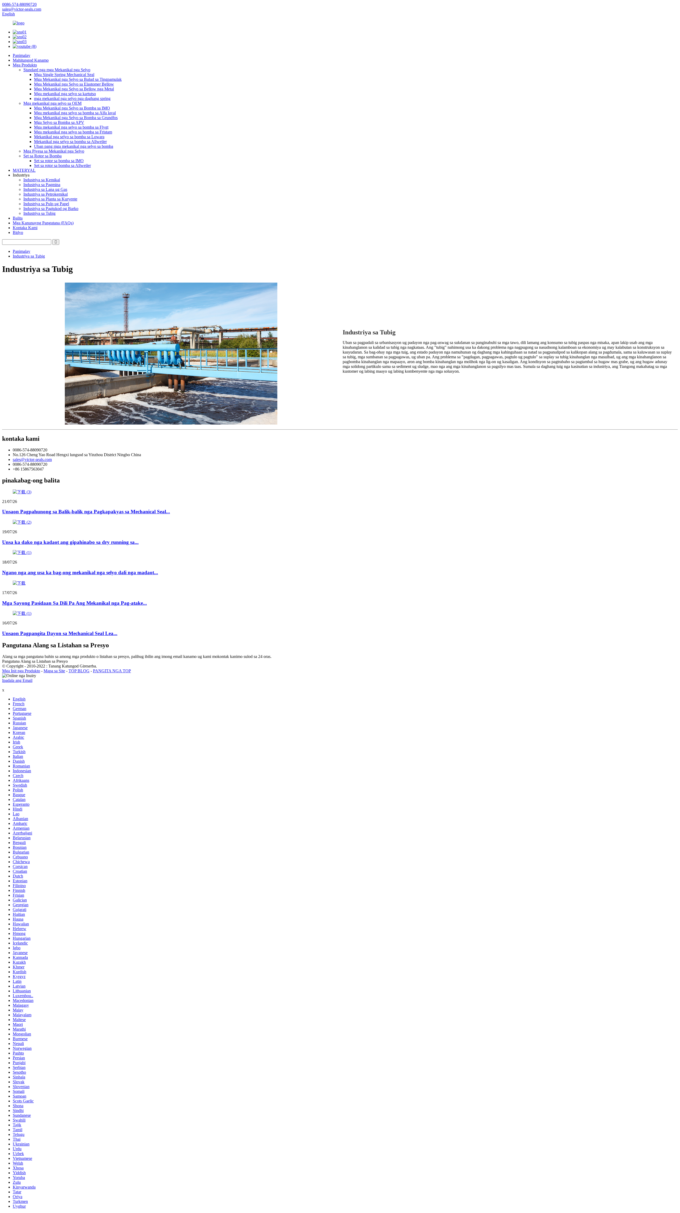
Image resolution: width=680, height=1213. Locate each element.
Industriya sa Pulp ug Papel (46, 204)
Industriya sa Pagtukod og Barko (50, 208)
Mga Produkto (25, 65)
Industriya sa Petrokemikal (45, 194)
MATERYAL (24, 170)
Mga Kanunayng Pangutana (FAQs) (43, 223)
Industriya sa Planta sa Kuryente (50, 199)
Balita (18, 218)
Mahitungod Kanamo (31, 60)
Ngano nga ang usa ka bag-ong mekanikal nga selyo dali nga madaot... (80, 572)
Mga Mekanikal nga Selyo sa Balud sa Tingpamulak (78, 79)
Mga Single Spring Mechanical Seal (64, 74)
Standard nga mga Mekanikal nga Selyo (56, 70)
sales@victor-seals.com (32, 459)
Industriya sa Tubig (39, 213)
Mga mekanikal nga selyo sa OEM (52, 103)
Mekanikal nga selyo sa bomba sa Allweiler (70, 141)
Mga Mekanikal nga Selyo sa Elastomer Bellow (74, 84)
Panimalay (21, 55)
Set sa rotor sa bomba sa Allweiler (62, 165)
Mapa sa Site (54, 671)
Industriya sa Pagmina (41, 184)
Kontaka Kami (25, 227)
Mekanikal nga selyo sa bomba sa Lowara (69, 137)
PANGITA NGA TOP (112, 671)
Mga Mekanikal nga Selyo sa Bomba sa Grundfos (76, 117)
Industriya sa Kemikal (41, 180)
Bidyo (18, 232)
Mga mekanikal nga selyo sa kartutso (65, 93)
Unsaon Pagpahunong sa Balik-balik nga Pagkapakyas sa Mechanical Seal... (86, 511)
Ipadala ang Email (17, 680)
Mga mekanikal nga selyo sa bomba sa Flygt (71, 127)
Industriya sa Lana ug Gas (45, 189)
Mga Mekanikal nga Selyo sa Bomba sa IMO (72, 108)
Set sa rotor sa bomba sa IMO (59, 160)
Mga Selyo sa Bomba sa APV (59, 122)
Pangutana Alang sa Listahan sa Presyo (35, 661)
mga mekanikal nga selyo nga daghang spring (72, 98)
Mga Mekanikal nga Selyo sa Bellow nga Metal (74, 89)
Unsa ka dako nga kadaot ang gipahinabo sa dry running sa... (70, 542)
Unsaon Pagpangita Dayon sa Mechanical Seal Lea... (59, 633)
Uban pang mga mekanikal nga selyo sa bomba (73, 146)
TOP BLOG (79, 671)
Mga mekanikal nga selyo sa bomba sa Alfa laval (75, 113)
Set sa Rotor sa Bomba (42, 156)
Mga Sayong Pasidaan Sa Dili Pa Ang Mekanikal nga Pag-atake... (74, 603)
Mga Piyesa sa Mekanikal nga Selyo (53, 151)
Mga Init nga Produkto (21, 671)
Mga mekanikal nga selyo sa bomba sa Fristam (73, 132)
